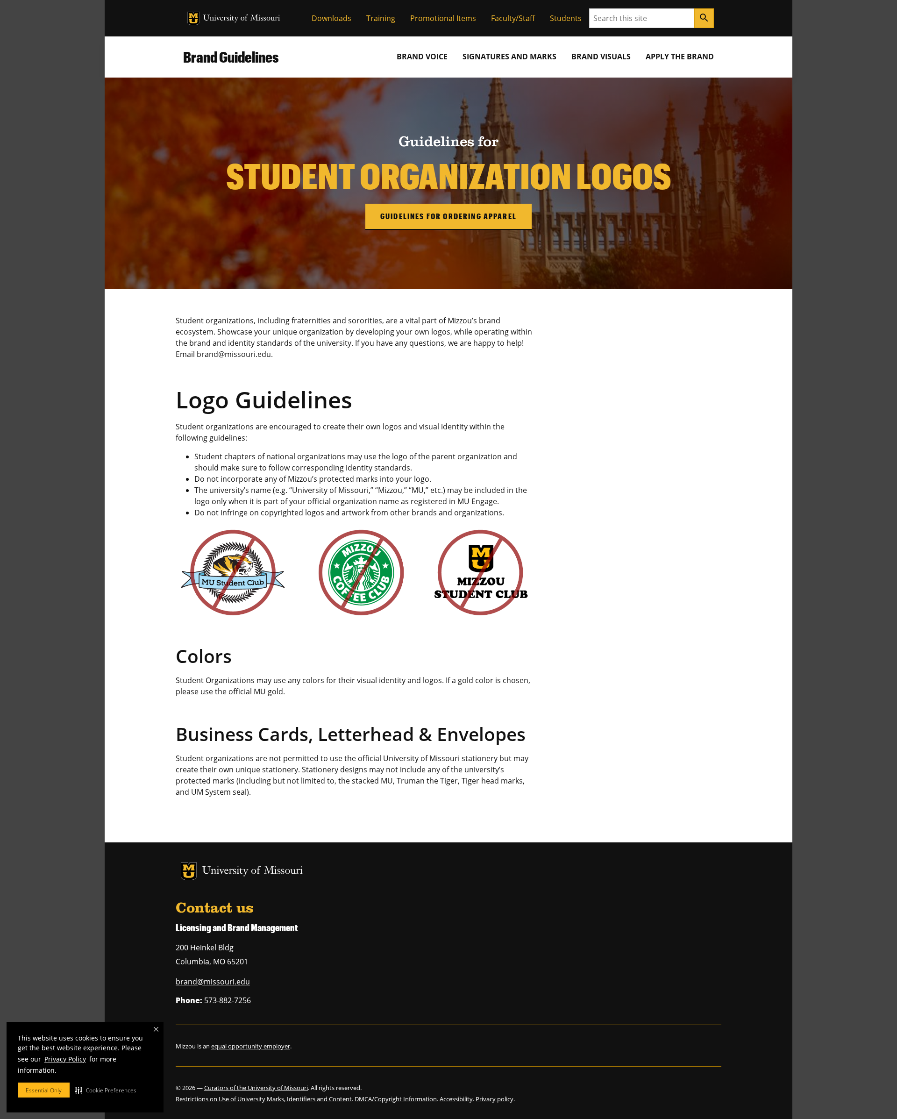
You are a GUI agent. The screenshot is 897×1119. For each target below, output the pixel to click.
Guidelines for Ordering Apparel (448, 216)
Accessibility (456, 1099)
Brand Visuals (601, 56)
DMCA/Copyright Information (396, 1099)
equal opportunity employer (250, 1046)
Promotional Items (443, 18)
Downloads (331, 18)
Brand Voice (422, 56)
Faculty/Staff (513, 18)
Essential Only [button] (44, 1090)
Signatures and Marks (509, 56)
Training (380, 18)
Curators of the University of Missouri (256, 1087)
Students (566, 18)
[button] (105, 1090)
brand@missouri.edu (213, 981)
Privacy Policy (65, 1059)
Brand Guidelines (231, 56)
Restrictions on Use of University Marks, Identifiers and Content (264, 1099)
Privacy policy (494, 1099)
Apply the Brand (680, 56)
